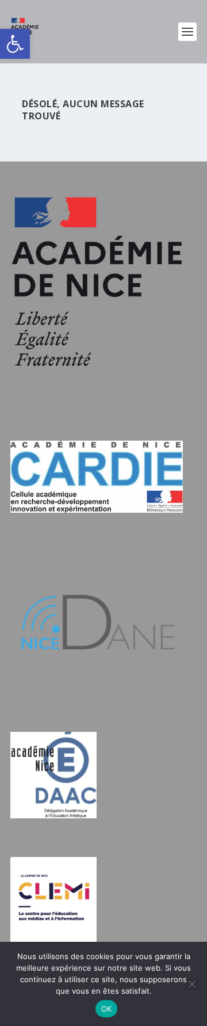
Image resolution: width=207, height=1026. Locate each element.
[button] (15, 44)
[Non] (191, 984)
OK (106, 1008)
